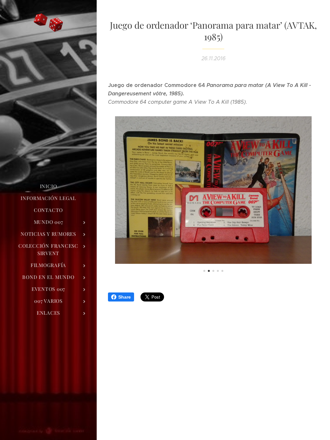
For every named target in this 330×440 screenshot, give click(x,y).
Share (124, 297)
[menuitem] (48, 186)
